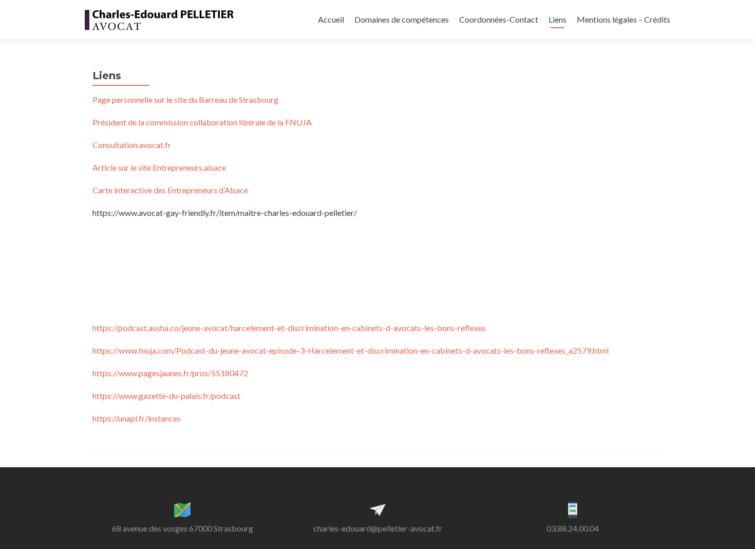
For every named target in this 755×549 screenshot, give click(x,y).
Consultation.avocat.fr (131, 145)
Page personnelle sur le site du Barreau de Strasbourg (185, 99)
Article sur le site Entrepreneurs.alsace (159, 167)
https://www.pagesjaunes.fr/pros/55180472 (170, 373)
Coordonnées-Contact (498, 19)
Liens (558, 19)
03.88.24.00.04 (572, 528)
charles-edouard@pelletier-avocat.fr (377, 528)
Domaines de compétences (401, 19)
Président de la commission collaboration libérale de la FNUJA (202, 122)
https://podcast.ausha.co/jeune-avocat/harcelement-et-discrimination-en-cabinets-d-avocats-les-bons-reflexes (289, 328)
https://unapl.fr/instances (136, 418)
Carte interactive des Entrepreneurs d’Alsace (170, 190)
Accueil (331, 19)
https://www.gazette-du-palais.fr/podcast (166, 395)
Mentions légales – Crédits (623, 19)
